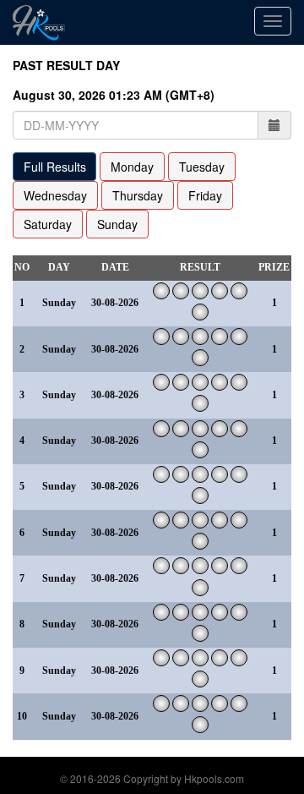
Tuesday (202, 166)
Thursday (137, 195)
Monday (132, 166)
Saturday (48, 224)
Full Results (55, 166)
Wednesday (55, 195)
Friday (205, 195)
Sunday (117, 224)
